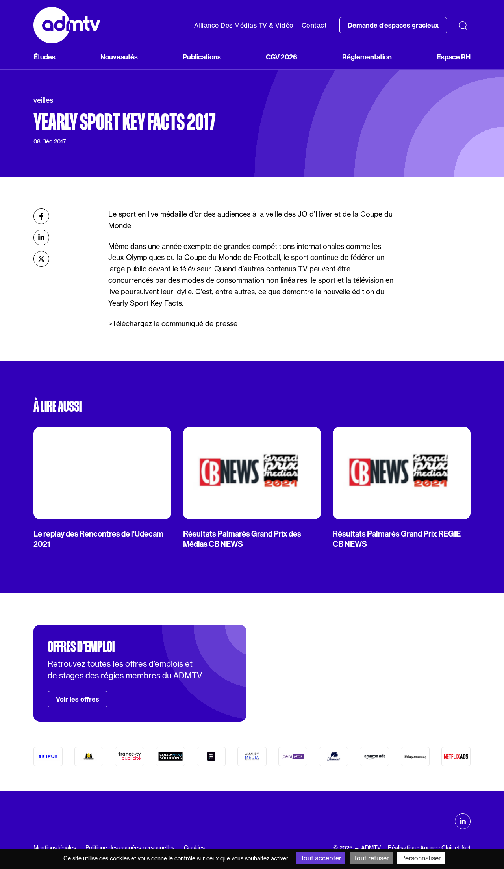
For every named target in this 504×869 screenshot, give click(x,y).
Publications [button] (202, 57)
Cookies (194, 847)
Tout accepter (320, 858)
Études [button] (44, 57)
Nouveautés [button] (119, 57)
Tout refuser (371, 858)
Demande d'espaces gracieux (393, 25)
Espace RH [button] (454, 57)
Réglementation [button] (367, 57)
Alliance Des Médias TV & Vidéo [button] (244, 25)
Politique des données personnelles (129, 847)
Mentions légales (54, 847)
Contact (314, 25)
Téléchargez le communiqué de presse (174, 323)
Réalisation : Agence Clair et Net (429, 847)
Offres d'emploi (81, 646)
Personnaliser (421, 858)
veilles (43, 100)
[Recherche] (463, 25)
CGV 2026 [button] (281, 57)
